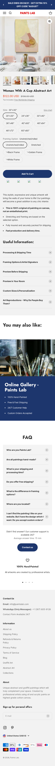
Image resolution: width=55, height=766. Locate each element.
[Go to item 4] (35, 80)
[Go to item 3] (26, 80)
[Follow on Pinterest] (12, 728)
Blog (5, 657)
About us (7, 629)
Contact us (27, 547)
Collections (8, 673)
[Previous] (3, 4)
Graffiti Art (8, 662)
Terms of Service (11, 652)
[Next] (51, 4)
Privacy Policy (9, 647)
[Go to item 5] (44, 80)
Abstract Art (9, 668)
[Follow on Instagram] (5, 728)
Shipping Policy (10, 634)
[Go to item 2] (16, 80)
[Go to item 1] (7, 80)
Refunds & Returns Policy (12, 641)
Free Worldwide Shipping (24, 100)
